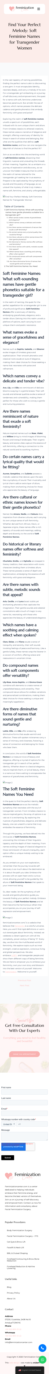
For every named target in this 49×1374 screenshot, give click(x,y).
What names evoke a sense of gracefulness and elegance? (25, 219)
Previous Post (24, 980)
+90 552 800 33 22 (13, 1329)
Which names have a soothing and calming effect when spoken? (25, 253)
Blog (9, 1287)
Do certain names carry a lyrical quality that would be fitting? (25, 233)
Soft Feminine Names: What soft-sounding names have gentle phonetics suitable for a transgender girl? (24, 212)
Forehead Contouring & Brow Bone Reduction (23, 1260)
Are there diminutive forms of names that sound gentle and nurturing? (25, 262)
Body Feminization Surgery (19, 1230)
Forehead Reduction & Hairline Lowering (21, 1267)
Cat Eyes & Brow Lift (16, 1242)
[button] (38, 8)
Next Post (24, 986)
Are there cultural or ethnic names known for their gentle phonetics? (25, 238)
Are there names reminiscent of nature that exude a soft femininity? (25, 228)
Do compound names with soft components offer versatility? (25, 258)
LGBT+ (14, 955)
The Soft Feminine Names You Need (22, 266)
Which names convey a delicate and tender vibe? (25, 224)
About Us (11, 1298)
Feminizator (10, 972)
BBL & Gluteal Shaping (17, 1253)
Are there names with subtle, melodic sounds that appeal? (26, 248)
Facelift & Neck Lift (15, 1247)
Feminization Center (33, 1357)
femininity (20, 926)
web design (14, 1363)
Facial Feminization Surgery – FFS (22, 1236)
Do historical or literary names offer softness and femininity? (25, 243)
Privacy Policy (13, 1293)
